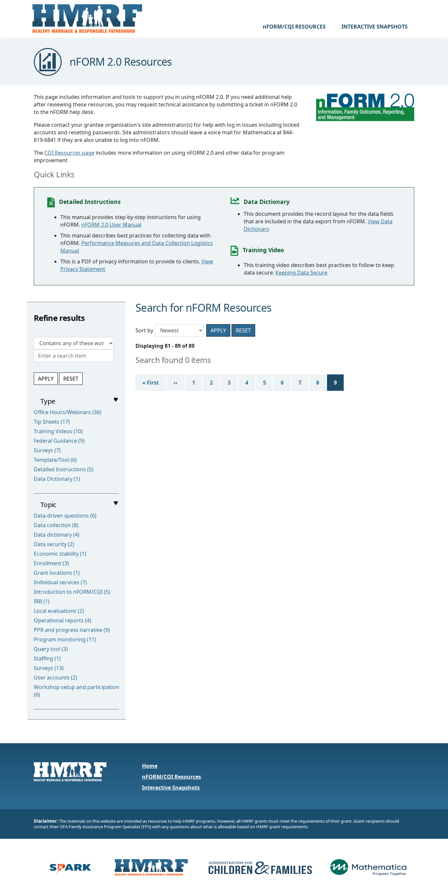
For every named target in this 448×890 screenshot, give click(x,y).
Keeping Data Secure (301, 272)
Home (149, 765)
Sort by (144, 330)
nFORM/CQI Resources (171, 776)
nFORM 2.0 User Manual (111, 224)
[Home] (87, 18)
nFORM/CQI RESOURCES (294, 26)
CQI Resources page (69, 152)
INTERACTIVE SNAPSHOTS (374, 26)
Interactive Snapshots (171, 787)
